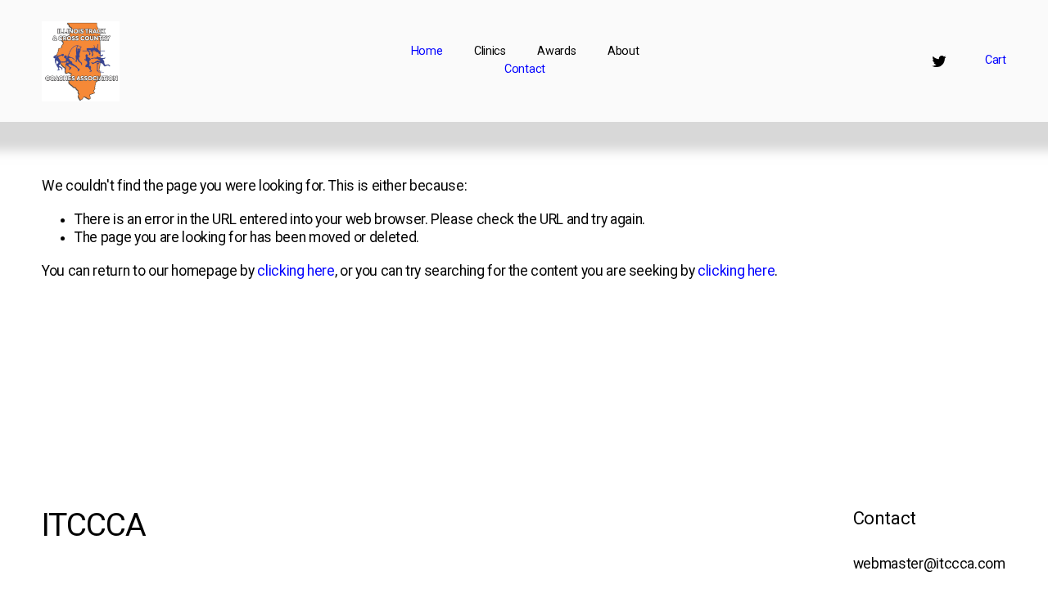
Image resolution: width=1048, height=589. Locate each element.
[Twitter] (939, 61)
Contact (524, 69)
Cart (995, 60)
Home (427, 51)
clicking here (295, 271)
